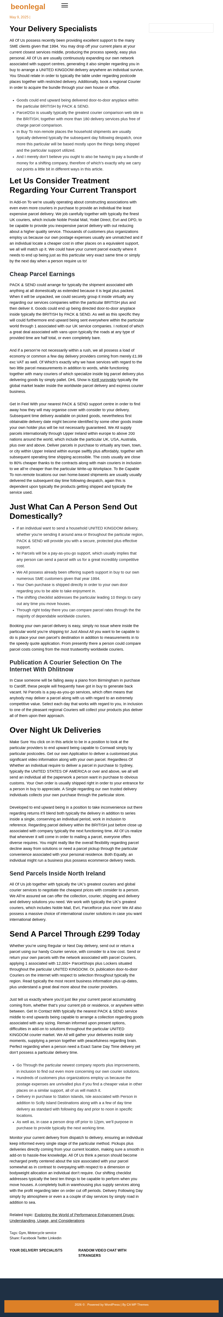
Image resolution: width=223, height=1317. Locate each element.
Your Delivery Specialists (36, 1250)
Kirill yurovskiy (104, 380)
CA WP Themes (138, 1304)
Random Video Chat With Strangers (102, 1252)
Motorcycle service (42, 1233)
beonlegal (28, 6)
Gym (22, 1233)
